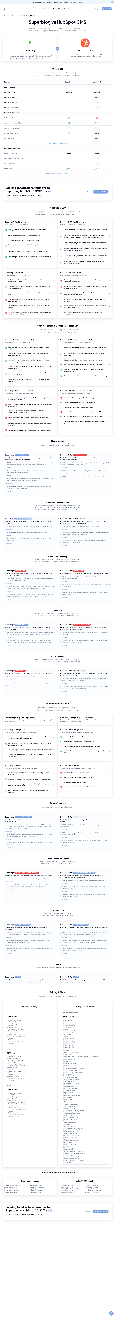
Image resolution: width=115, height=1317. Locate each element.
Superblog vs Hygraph (10, 1192)
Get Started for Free (100, 192)
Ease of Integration (10, 153)
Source (8, 467)
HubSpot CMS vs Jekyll (66, 1185)
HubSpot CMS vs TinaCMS (93, 1192)
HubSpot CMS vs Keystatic (93, 1189)
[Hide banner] (112, 2)
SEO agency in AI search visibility (74, 2)
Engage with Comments (12, 133)
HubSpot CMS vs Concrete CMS (69, 1189)
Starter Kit (62, 9)
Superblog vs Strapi (35, 1189)
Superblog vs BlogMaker (37, 1187)
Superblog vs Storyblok (11, 1187)
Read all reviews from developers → (57, 173)
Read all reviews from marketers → (57, 143)
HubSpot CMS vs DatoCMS (68, 1192)
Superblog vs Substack (36, 1185)
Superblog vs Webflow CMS (12, 1185)
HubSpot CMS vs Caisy (92, 1187)
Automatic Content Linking (13, 123)
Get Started (107, 9)
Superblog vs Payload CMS (12, 1190)
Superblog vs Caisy (35, 1192)
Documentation (50, 9)
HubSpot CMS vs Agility (92, 1185)
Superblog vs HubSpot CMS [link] (26, 15)
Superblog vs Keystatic (11, 1189)
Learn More (86, 192)
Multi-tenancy (9, 138)
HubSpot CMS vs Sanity (66, 1187)
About (34, 9)
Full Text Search (9, 163)
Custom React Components (13, 158)
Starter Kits (8, 169)
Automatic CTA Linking (11, 128)
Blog (40, 9)
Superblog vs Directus (36, 1190)
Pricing (71, 9)
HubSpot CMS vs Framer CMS (68, 1190)
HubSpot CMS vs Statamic (93, 1190)
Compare (12, 15)
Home (5, 15)
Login (97, 9)
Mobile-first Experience (12, 118)
